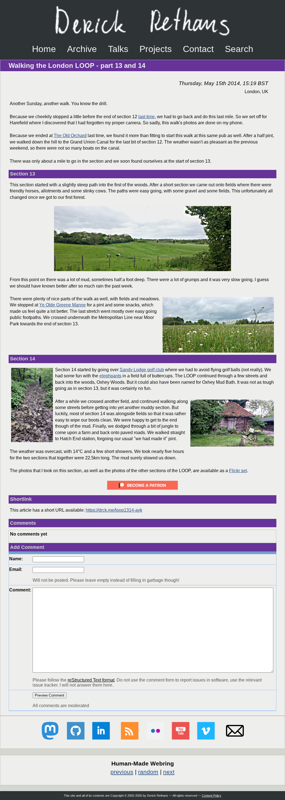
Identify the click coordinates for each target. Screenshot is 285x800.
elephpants (110, 375)
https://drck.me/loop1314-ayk (114, 510)
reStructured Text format (91, 680)
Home (44, 49)
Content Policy (211, 795)
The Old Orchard (70, 135)
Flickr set (238, 470)
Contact (198, 49)
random (148, 772)
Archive (82, 49)
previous (121, 772)
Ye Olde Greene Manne (62, 305)
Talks (118, 49)
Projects (155, 49)
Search (239, 49)
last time (146, 116)
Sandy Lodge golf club (142, 369)
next (169, 772)
